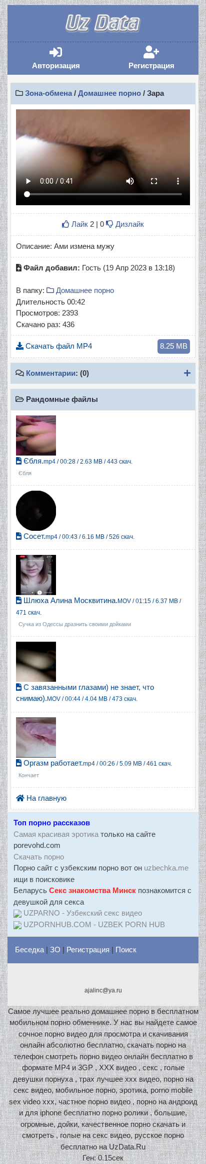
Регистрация (161, 58)
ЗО (55, 949)
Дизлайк (129, 224)
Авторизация (66, 58)
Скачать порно (39, 856)
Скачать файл (106, 346)
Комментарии (51, 373)
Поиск (126, 949)
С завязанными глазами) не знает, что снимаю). (85, 693)
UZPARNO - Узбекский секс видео (83, 913)
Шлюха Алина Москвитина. (98, 611)
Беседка (29, 949)
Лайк (79, 224)
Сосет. (78, 536)
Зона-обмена (48, 93)
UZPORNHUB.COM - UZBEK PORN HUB (94, 924)
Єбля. (75, 467)
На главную (45, 798)
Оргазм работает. (95, 769)
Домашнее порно (109, 93)
